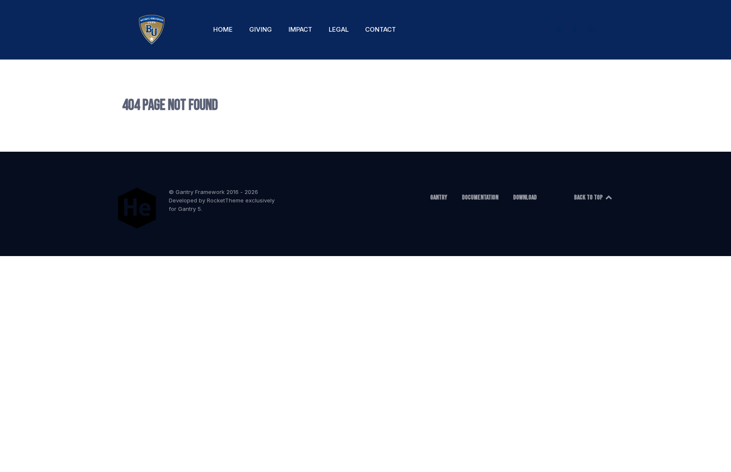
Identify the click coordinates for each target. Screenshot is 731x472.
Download (525, 198)
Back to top (589, 198)
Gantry (438, 198)
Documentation (480, 198)
